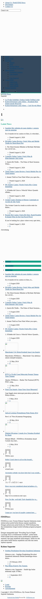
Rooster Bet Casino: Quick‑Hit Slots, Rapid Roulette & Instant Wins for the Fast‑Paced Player (23, 216)
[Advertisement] (21, 33)
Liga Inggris (13, 74)
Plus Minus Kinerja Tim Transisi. (16, 566)
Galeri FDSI (9, 80)
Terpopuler (9, 266)
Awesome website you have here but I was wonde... (23, 473)
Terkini (8, 261)
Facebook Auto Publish (13, 597)
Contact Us (9, 6)
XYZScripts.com (30, 597)
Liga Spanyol (14, 78)
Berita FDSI (9, 59)
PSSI (11, 64)
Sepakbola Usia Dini (16, 68)
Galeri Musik (13, 86)
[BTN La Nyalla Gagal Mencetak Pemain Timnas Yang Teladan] (11, 372)
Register (8, 586)
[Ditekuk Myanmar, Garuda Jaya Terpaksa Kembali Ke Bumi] (11, 431)
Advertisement (10, 588)
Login (7, 585)
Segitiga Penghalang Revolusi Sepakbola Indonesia (22, 551)
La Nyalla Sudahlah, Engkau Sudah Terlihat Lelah (22, 100)
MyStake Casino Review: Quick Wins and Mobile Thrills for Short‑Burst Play (22, 142)
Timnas (11, 62)
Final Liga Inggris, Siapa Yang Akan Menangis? (21, 389)
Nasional (8, 61)
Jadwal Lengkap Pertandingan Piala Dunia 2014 (21, 413)
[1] (2, 120)
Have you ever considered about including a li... (21, 486)
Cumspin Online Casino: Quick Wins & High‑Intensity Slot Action (18, 157)
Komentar (9, 270)
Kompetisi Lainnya (16, 72)
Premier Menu (14, 66)
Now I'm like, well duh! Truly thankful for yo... (21, 499)
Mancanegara (9, 70)
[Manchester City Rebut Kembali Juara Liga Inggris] (11, 350)
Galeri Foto (13, 82)
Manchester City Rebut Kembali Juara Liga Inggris (22, 352)
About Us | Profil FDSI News (15, 3)
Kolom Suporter (10, 88)
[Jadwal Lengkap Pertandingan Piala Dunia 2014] (11, 411)
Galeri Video (13, 84)
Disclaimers (9, 5)
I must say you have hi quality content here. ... (20, 512)
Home (7, 57)
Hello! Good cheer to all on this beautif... (19, 459)
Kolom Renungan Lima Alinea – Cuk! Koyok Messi (23, 105)
